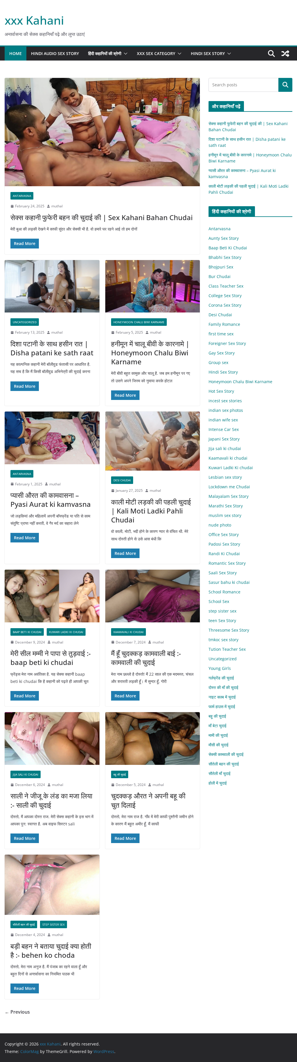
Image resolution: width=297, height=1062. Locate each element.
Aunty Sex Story (224, 238)
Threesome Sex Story (229, 630)
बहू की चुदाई (119, 774)
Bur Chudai (220, 276)
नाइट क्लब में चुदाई (222, 697)
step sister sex (53, 924)
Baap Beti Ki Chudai (27, 632)
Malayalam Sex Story (229, 496)
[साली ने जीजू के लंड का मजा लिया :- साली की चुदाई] (52, 738)
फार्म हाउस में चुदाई (222, 706)
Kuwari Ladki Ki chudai (66, 632)
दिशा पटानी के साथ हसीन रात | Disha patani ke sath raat (51, 348)
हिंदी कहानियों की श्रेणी (104, 53)
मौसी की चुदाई (219, 744)
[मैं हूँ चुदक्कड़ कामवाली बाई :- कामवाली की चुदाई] (152, 596)
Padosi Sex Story (224, 544)
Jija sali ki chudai (25, 774)
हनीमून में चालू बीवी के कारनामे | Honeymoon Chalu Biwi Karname (150, 352)
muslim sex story (225, 515)
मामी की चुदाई (218, 735)
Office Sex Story (224, 534)
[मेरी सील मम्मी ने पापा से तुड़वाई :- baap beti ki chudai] (52, 596)
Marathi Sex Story (226, 506)
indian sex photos (226, 410)
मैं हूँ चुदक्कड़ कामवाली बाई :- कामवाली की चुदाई (146, 657)
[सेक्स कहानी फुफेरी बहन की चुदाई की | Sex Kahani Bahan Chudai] (102, 132)
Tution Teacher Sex (227, 649)
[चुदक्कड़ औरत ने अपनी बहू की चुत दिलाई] (152, 738)
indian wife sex (223, 420)
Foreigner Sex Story (227, 343)
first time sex (221, 334)
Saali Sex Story (223, 572)
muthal (57, 206)
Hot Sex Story (221, 391)
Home (15, 53)
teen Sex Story (222, 620)
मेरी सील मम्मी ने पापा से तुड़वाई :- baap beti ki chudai (50, 657)
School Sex (219, 601)
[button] (124, 54)
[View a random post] (285, 54)
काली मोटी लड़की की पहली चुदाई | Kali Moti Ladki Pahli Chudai (151, 510)
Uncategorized (25, 322)
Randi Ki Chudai (224, 553)
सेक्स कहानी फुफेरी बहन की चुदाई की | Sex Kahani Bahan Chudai (101, 217)
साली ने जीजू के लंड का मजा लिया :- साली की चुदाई (51, 800)
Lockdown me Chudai (229, 486)
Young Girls (220, 668)
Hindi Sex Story (208, 53)
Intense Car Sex (224, 429)
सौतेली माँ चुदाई (220, 773)
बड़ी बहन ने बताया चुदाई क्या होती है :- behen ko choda (50, 950)
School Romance (224, 592)
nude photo (220, 525)
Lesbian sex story (225, 477)
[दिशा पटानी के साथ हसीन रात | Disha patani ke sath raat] (52, 286)
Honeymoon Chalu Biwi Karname (138, 322)
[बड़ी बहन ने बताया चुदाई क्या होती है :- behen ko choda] (52, 885)
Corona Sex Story (225, 305)
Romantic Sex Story (227, 563)
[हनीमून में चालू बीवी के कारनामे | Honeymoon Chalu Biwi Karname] (152, 286)
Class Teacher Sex (226, 286)
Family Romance (224, 324)
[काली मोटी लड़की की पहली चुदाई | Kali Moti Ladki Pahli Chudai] (152, 441)
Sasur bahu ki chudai (229, 582)
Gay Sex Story (222, 353)
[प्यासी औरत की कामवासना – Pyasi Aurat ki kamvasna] (52, 438)
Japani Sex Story (224, 439)
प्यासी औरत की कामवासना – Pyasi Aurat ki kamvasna (50, 499)
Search (285, 85)
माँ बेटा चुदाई (218, 725)
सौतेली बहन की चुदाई (24, 924)
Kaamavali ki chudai (128, 632)
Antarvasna (22, 196)
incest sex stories (225, 400)
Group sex (218, 362)
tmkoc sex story (223, 639)
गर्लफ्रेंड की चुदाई (221, 678)
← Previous (17, 1012)
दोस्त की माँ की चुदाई (223, 687)
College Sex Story (225, 295)
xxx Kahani (34, 20)
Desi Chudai (122, 480)
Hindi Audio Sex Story (55, 53)
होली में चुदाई (218, 783)
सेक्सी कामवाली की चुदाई (226, 754)
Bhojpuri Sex (221, 267)
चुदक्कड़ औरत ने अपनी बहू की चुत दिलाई (148, 800)
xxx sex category (156, 53)
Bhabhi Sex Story (225, 257)
